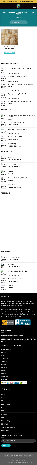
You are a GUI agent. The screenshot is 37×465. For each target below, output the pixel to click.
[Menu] (2, 6)
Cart (2, 397)
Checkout (4, 401)
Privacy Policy (5, 421)
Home (5, 12)
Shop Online (5, 430)
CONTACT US (5, 404)
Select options (9, 52)
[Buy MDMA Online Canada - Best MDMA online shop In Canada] (18, 6)
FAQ (2, 407)
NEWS (3, 417)
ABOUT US (4, 394)
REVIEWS (4, 424)
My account (4, 414)
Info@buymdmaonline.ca (14, 335)
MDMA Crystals (9, 48)
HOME (3, 411)
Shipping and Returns (8, 427)
